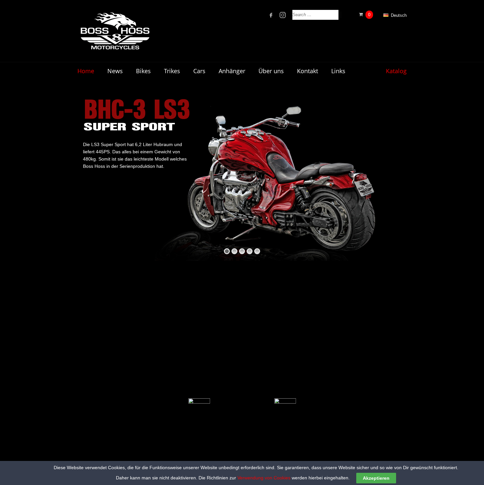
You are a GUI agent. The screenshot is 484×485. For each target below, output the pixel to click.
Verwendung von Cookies (263, 477)
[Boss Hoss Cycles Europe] (114, 31)
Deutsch (398, 15)
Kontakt (307, 71)
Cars (199, 71)
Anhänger (232, 71)
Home (85, 71)
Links (338, 71)
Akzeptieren (376, 478)
